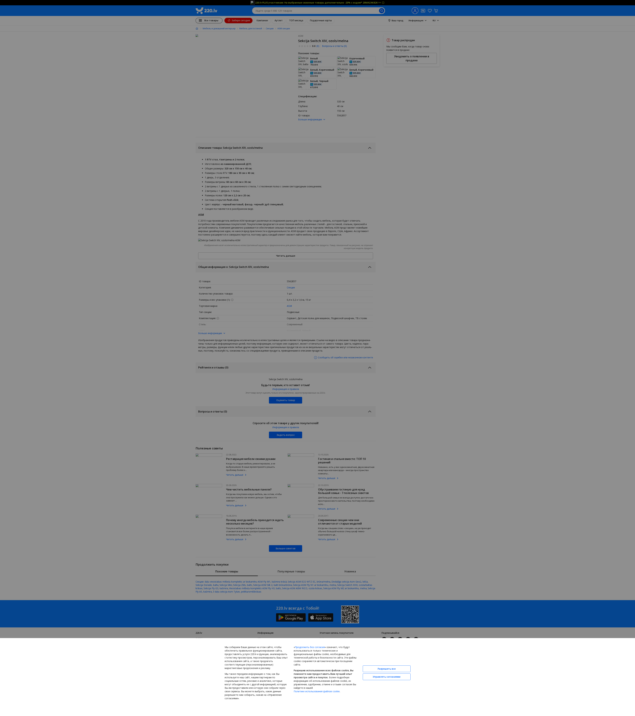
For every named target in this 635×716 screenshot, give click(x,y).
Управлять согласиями (386, 676)
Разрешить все (387, 668)
